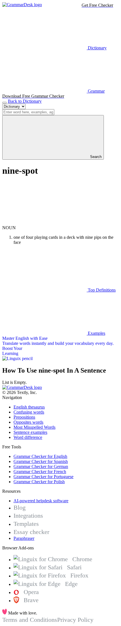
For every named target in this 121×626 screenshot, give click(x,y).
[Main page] (22, 4)
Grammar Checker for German (41, 466)
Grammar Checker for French (40, 471)
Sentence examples (30, 432)
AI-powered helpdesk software (41, 500)
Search (95, 157)
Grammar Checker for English (40, 456)
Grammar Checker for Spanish (41, 461)
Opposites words (28, 422)
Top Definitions (101, 290)
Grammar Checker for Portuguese (43, 476)
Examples (96, 333)
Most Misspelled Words (34, 427)
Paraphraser (24, 538)
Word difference (28, 437)
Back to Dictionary (25, 101)
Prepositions (24, 417)
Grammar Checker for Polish (39, 481)
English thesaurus (29, 407)
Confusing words (29, 412)
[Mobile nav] (4, 103)
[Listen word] (44, 222)
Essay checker (31, 531)
